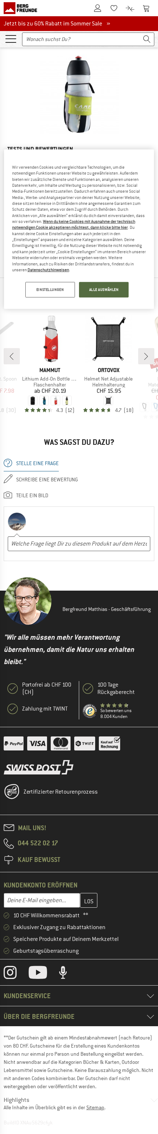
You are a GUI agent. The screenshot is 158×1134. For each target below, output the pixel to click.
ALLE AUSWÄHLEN (104, 289)
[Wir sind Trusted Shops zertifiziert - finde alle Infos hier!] (90, 711)
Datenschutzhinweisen (48, 269)
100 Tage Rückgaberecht (116, 688)
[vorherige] (12, 356)
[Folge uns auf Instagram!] (16, 974)
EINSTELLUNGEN (50, 289)
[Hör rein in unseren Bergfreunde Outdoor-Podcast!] (68, 974)
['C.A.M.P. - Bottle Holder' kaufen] (79, 94)
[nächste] (146, 356)
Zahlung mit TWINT (45, 708)
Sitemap (95, 1107)
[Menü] (10, 38)
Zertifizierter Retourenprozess (61, 791)
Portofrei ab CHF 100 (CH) (46, 688)
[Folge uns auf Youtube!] (43, 974)
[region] (79, 229)
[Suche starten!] (147, 39)
